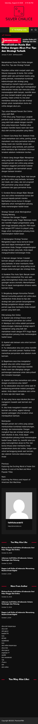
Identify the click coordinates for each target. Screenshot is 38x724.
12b (3, 660)
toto (3, 636)
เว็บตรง (4, 662)
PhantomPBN (19, 721)
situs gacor (5, 650)
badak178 (5, 633)
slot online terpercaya (9, 645)
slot (3, 664)
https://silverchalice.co (14, 526)
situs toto (5, 648)
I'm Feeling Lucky (20, 30)
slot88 (4, 655)
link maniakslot (7, 657)
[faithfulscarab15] (19, 505)
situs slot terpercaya (9, 626)
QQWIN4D (5, 641)
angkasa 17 (6, 653)
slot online (5, 667)
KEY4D (4, 638)
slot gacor (5, 631)
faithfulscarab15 (17, 54)
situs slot (5, 629)
